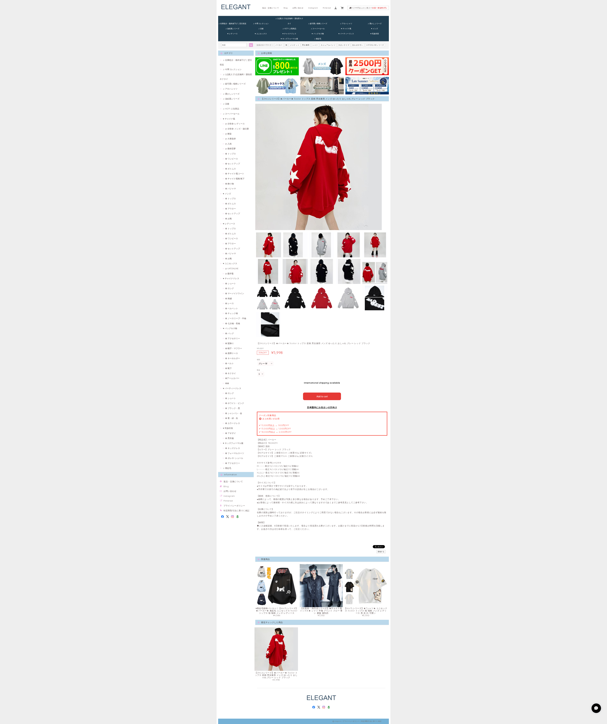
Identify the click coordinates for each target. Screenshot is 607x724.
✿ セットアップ (232, 163)
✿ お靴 (228, 218)
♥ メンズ (374, 28)
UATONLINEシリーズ (375, 45)
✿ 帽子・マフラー (233, 348)
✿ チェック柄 (231, 313)
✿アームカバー (232, 378)
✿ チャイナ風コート (234, 173)
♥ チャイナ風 (346, 28)
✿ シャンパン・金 (233, 413)
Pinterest (327, 8)
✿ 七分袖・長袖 (232, 323)
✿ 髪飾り (229, 343)
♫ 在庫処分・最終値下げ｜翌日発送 (232, 23)
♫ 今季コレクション (261, 23)
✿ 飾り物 (229, 183)
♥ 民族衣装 (374, 34)
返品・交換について (270, 8)
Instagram (313, 8)
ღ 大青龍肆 (230, 138)
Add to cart (322, 396)
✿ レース (229, 303)
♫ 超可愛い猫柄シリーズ (317, 23)
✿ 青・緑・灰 (231, 418)
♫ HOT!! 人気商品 (289, 28)
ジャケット (294, 45)
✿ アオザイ (230, 433)
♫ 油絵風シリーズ (232, 28)
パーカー (279, 45)
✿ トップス (230, 153)
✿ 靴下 (228, 368)
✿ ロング (229, 288)
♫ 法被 (261, 28)
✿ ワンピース (231, 158)
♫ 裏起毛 (317, 39)
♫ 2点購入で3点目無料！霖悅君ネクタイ (289, 19)
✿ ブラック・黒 (232, 408)
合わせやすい (357, 45)
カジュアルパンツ (328, 45)
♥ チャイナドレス (289, 34)
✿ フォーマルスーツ (234, 453)
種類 (258, 360)
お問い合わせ (298, 8)
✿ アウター (230, 208)
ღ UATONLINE (231, 268)
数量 (258, 370)
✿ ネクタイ (230, 373)
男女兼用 (306, 45)
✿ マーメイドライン (234, 293)
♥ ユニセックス (261, 34)
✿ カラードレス (232, 423)
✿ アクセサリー (232, 338)
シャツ (315, 45)
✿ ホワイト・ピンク (234, 403)
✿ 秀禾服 (229, 438)
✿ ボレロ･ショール (234, 458)
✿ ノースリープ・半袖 (235, 318)
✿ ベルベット (231, 308)
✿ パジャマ (230, 188)
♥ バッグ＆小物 (318, 34)
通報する (381, 552)
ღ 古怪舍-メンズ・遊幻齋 (237, 128)
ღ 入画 (228, 143)
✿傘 (227, 383)
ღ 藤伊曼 (229, 273)
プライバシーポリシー (234, 505)
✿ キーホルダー (232, 358)
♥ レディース (232, 34)
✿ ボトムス (230, 168)
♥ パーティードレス (346, 34)
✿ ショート (230, 283)
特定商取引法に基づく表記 (236, 510)
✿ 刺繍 (228, 298)
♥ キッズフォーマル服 (289, 39)
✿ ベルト (229, 363)
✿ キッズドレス (232, 448)
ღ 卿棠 (228, 133)
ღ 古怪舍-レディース (235, 123)
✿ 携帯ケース (231, 353)
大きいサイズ (343, 45)
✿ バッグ (229, 333)
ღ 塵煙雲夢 (230, 148)
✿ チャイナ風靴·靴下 (235, 178)
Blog (286, 8)
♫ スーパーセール (318, 28)
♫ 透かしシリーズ (375, 23)
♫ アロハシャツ (346, 23)
